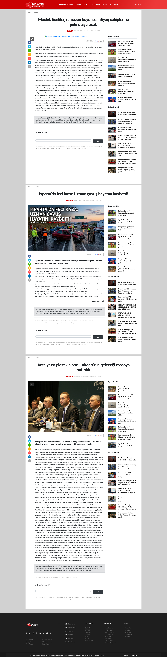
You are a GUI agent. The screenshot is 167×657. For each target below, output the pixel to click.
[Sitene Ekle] (51, 633)
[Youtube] (37, 633)
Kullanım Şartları (47, 640)
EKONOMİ (78, 5)
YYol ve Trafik (109, 630)
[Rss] (44, 633)
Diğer (116, 5)
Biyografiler (128, 632)
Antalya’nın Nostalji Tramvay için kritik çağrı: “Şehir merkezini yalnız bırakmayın (127, 162)
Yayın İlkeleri (30, 642)
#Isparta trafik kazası (41, 321)
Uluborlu (38, 271)
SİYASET (70, 5)
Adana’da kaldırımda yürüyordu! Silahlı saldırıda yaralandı (126, 83)
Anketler (127, 630)
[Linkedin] (41, 633)
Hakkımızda (29, 640)
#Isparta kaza (39, 323)
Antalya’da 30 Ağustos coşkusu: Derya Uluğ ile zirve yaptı (127, 99)
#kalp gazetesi (75, 323)
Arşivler (70, 635)
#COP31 (61, 577)
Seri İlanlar (108, 638)
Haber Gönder (46, 644)
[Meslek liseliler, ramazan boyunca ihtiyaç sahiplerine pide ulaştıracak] (66, 36)
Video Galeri (72, 627)
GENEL (36, 12)
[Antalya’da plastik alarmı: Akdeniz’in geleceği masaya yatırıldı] (66, 406)
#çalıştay (45, 577)
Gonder (98, 141)
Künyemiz (71, 638)
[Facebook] (27, 633)
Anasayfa (29, 12)
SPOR (98, 5)
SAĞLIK (92, 5)
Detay (127, 655)
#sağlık (75, 577)
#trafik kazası (65, 323)
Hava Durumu (109, 628)
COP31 (91, 482)
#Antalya (38, 577)
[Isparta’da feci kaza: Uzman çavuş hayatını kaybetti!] (66, 228)
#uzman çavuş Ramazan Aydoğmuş (83, 321)
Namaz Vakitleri (109, 632)
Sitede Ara (128, 628)
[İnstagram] (34, 633)
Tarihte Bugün (109, 634)
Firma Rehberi (109, 641)
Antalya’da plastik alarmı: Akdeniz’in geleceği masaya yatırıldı (127, 170)
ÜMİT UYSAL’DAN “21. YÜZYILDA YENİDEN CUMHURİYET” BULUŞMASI (126, 145)
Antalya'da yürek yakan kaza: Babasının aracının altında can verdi (127, 153)
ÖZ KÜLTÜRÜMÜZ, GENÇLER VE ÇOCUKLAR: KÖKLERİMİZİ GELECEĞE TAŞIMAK (127, 137)
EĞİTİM (85, 5)
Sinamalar (108, 636)
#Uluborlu (68, 321)
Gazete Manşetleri (110, 643)
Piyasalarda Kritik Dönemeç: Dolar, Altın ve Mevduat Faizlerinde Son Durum (127, 121)
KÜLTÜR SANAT (107, 5)
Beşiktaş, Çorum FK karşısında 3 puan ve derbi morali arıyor (126, 91)
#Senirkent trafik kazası (56, 321)
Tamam (134, 655)
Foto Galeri (71, 624)
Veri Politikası (30, 644)
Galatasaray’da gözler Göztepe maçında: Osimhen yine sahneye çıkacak (126, 51)
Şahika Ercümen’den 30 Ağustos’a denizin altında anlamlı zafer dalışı (126, 43)
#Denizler (69, 577)
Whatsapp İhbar (47, 642)
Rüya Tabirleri (129, 634)
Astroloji (127, 636)
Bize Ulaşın (71, 642)
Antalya (88, 457)
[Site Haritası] (47, 633)
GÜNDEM (62, 5)
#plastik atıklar (53, 577)
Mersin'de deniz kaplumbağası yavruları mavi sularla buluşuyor (127, 59)
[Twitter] (30, 633)
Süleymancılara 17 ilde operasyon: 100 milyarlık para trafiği (127, 129)
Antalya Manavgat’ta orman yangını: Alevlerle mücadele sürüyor (126, 67)
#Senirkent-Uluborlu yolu (52, 323)
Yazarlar (70, 631)
